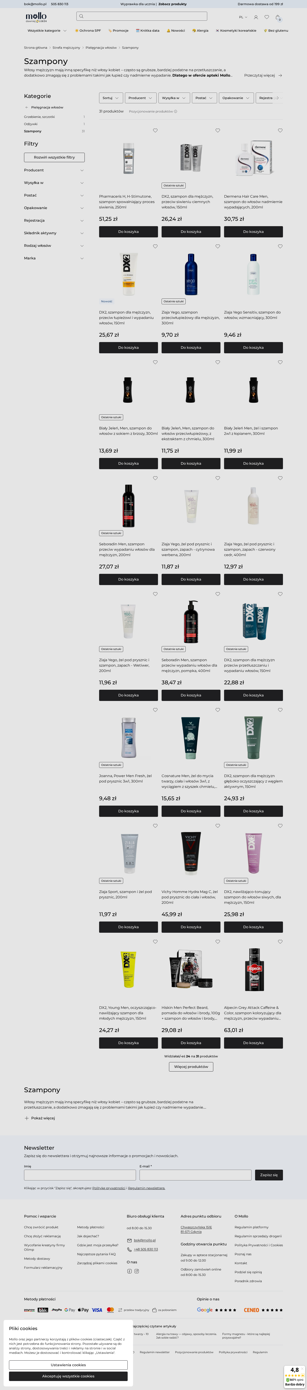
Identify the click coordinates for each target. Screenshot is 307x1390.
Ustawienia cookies (68, 1365)
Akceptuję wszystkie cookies (68, 1376)
